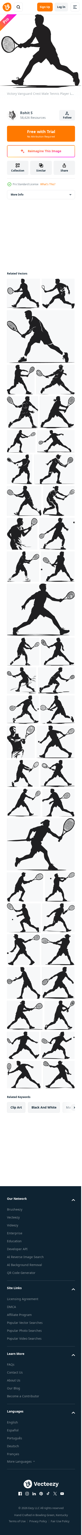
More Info (17, 191)
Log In (61, 7)
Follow (67, 117)
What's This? (47, 184)
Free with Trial (41, 133)
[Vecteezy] (7, 7)
